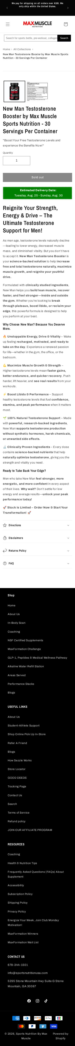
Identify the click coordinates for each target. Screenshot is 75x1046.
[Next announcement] (68, 8)
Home (6, 49)
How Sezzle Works (20, 760)
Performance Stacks (21, 683)
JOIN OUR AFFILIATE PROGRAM (30, 830)
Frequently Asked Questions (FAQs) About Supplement (36, 874)
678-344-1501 (18, 964)
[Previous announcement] (7, 8)
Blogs (11, 692)
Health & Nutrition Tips (22, 863)
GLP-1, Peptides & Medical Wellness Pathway (37, 657)
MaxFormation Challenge (24, 649)
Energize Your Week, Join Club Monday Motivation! (33, 923)
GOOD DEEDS (17, 777)
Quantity (8, 152)
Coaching (14, 631)
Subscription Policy (20, 894)
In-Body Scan (16, 622)
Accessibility (16, 885)
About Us (14, 614)
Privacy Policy (17, 911)
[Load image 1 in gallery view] (14, 91)
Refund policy (17, 821)
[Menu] (7, 24)
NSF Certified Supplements (25, 640)
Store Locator (17, 769)
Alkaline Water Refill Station (26, 666)
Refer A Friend (17, 743)
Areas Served (17, 675)
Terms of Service (19, 812)
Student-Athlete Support (24, 725)
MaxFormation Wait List (23, 942)
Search (12, 804)
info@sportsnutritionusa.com (28, 972)
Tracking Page (17, 786)
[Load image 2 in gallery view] (37, 91)
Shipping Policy (18, 902)
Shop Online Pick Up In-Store (27, 734)
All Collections (22, 49)
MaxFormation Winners (23, 933)
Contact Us (15, 795)
